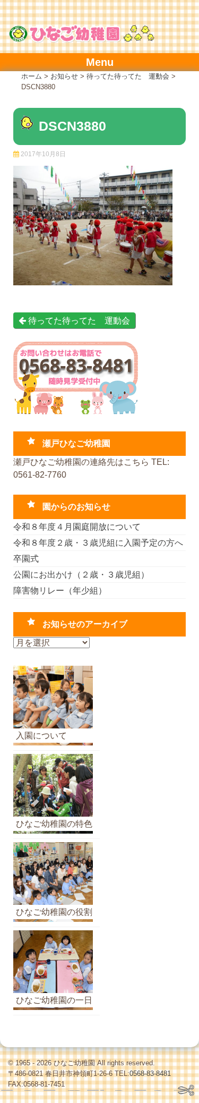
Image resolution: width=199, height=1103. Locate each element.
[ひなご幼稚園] (81, 40)
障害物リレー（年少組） (60, 590)
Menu (100, 62)
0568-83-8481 (150, 1073)
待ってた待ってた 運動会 (78, 320)
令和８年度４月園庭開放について (77, 526)
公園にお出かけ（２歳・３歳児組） (81, 574)
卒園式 (26, 558)
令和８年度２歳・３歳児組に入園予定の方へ (98, 542)
